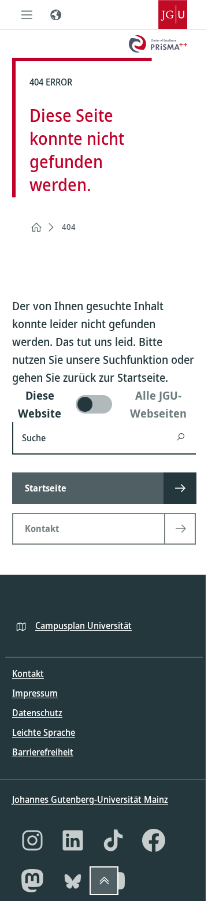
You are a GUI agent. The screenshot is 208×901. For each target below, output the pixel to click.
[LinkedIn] (72, 840)
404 (69, 226)
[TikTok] (113, 840)
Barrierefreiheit (42, 752)
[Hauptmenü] (26, 14)
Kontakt (28, 673)
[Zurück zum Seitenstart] (104, 880)
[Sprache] (55, 14)
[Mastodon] (32, 880)
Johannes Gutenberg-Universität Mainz (90, 799)
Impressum (35, 693)
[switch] (104, 404)
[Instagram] (32, 840)
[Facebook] (153, 840)
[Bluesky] (72, 880)
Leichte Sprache (43, 732)
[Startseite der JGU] (172, 14)
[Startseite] (36, 227)
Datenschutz (37, 712)
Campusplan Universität (83, 625)
